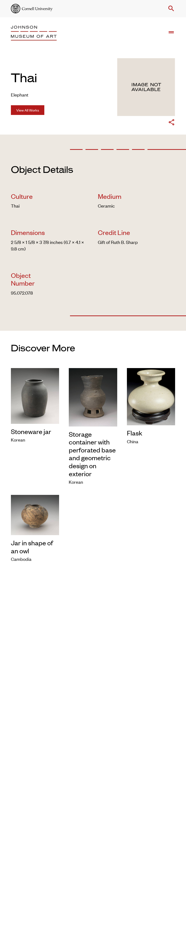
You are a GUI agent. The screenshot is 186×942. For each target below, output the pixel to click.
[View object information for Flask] (151, 396)
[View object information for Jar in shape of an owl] (35, 514)
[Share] (171, 123)
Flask (134, 433)
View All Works (27, 110)
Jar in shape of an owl (32, 547)
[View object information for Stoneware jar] (35, 395)
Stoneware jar (31, 431)
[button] (170, 8)
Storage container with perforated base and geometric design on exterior (92, 454)
